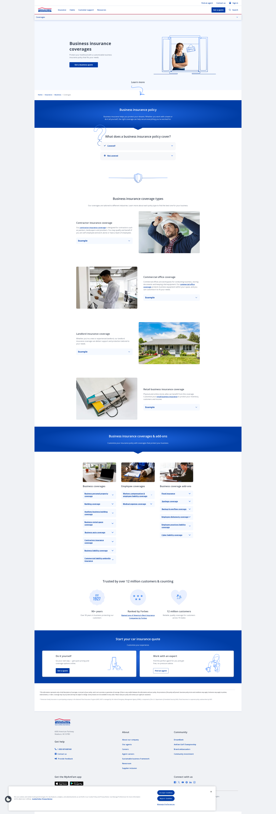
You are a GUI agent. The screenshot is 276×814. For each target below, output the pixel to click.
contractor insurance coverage (92, 227)
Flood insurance (168, 493)
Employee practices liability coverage (174, 525)
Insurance (62, 10)
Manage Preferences (166, 804)
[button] (8, 799)
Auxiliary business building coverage (96, 513)
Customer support (86, 10)
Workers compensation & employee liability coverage (135, 494)
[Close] (211, 791)
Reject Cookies (166, 798)
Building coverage (92, 504)
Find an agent (207, 3)
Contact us (221, 3)
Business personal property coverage (96, 494)
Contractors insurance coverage (94, 541)
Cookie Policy (37, 799)
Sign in (235, 3)
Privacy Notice (47, 799)
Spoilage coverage (170, 501)
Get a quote (62, 671)
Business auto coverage (95, 532)
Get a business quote (84, 65)
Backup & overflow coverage (174, 509)
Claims (72, 10)
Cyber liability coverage (172, 535)
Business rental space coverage (94, 523)
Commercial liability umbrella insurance (98, 559)
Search (235, 10)
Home (40, 95)
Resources (101, 10)
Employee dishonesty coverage (175, 517)
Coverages (40, 17)
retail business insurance (167, 396)
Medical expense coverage (134, 504)
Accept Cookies (165, 793)
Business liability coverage (96, 550)
